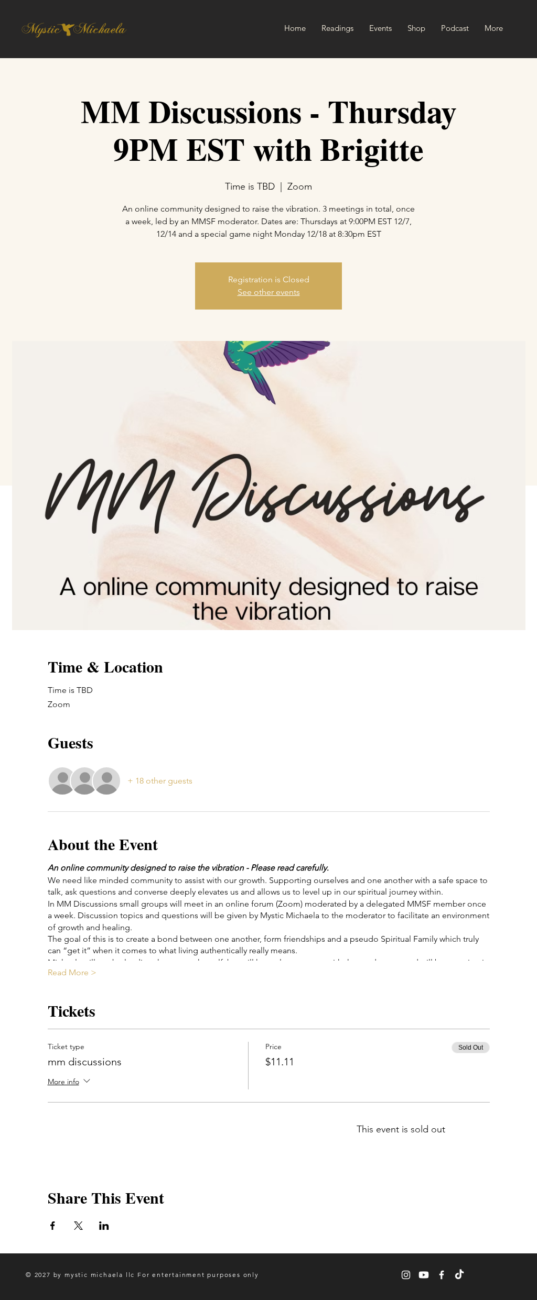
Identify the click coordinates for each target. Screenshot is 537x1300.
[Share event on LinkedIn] (104, 1225)
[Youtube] (423, 1275)
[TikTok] (459, 1275)
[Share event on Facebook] (53, 1225)
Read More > (72, 972)
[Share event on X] (78, 1225)
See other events (269, 292)
